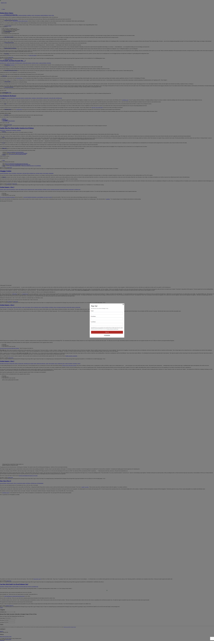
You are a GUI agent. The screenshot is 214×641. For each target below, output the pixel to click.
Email (92, 310)
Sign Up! (107, 332)
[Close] (123, 304)
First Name (93, 316)
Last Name (93, 321)
